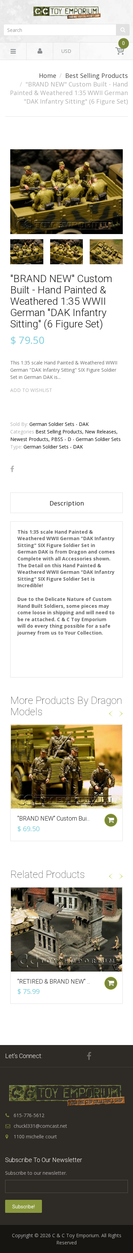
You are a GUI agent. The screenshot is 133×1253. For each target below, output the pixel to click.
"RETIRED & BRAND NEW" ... (53, 981)
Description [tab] (66, 503)
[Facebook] (12, 469)
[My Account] (40, 51)
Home (47, 75)
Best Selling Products (96, 75)
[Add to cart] (110, 820)
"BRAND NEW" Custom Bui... (53, 818)
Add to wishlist (31, 390)
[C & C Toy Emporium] (66, 12)
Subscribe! (23, 1206)
